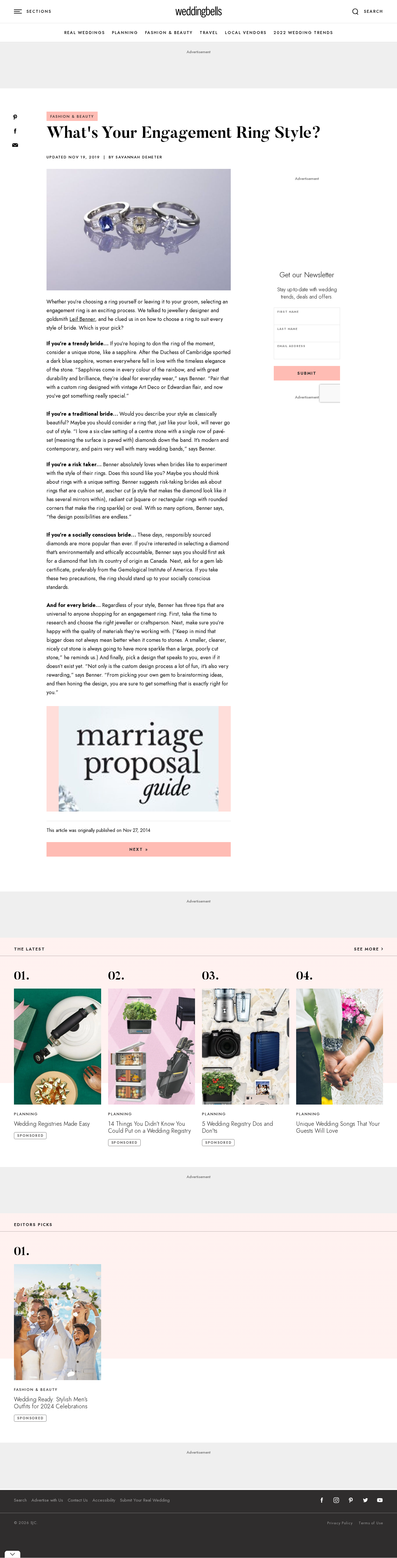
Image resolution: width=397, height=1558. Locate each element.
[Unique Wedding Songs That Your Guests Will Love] (339, 1047)
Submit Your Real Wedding (145, 1500)
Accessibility (103, 1500)
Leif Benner (82, 319)
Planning (125, 33)
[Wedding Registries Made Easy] (57, 1047)
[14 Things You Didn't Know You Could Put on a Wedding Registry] (151, 1047)
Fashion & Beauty (169, 33)
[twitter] (365, 1500)
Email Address (291, 346)
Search (20, 1500)
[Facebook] (15, 131)
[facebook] (321, 1500)
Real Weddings (84, 33)
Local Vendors (246, 33)
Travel (209, 33)
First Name (288, 312)
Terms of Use (371, 1523)
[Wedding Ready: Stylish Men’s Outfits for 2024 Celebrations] (57, 1322)
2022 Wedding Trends (303, 33)
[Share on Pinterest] (15, 117)
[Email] (15, 145)
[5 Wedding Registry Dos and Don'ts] (245, 1047)
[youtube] (379, 1500)
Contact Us (78, 1500)
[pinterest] (350, 1500)
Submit (306, 373)
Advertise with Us (47, 1500)
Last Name (287, 329)
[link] (199, 11)
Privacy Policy (340, 1523)
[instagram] (336, 1500)
